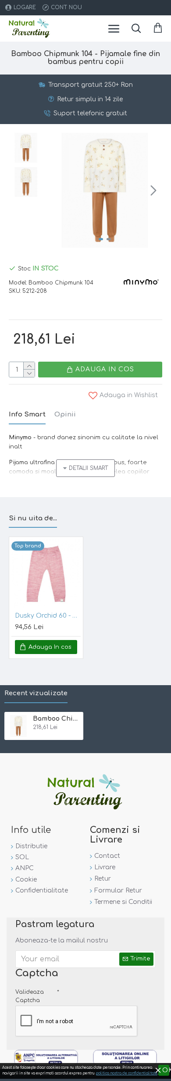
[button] (56, 190)
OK (165, 1070)
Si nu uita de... (33, 518)
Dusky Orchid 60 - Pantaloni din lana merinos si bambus (48, 615)
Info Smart (27, 414)
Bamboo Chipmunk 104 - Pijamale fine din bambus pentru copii (56, 718)
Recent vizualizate (36, 693)
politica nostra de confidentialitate (126, 1073)
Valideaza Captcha (29, 996)
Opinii (65, 414)
